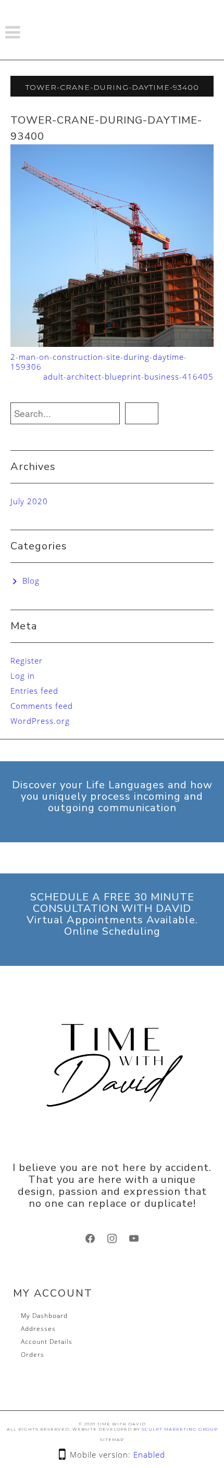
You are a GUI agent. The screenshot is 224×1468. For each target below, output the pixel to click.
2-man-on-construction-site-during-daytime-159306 (98, 362)
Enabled (149, 1454)
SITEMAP (112, 1439)
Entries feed (34, 690)
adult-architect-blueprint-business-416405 (128, 376)
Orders (32, 1354)
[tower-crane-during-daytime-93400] (112, 244)
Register (26, 660)
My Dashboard (44, 1315)
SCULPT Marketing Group (180, 1429)
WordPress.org (40, 721)
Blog (31, 580)
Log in (22, 675)
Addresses (38, 1328)
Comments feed (41, 706)
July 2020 (29, 501)
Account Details (46, 1341)
